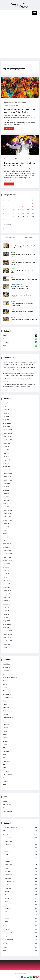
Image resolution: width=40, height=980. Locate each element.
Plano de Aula (7, 761)
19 (18, 213)
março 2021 (6, 621)
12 (18, 210)
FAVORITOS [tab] (11, 238)
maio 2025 (6, 453)
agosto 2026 (6, 403)
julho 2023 (6, 527)
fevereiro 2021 (7, 624)
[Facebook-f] (22, 977)
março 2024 (6, 500)
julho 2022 (6, 567)
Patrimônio (6, 751)
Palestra (5, 748)
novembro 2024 (7, 473)
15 (33, 210)
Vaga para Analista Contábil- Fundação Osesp (22, 272)
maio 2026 (6, 413)
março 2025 (6, 460)
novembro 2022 (7, 553)
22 (33, 213)
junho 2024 (6, 490)
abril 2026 (6, 416)
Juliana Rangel (10, 102)
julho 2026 (6, 406)
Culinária (5, 691)
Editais (5, 335)
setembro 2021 (7, 600)
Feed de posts (7, 804)
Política (5, 768)
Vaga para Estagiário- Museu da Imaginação (24, 319)
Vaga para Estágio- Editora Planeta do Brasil (24, 279)
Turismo (5, 781)
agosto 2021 (6, 604)
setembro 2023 (7, 520)
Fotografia (6, 724)
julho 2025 (6, 446)
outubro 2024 (7, 476)
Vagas (13, 260)
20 (23, 213)
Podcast (5, 764)
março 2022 (6, 580)
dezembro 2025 (7, 430)
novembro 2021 (7, 594)
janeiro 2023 (6, 547)
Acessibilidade (7, 664)
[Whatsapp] (31, 977)
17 (8, 213)
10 (8, 210)
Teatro (5, 778)
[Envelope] (37, 977)
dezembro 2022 (7, 550)
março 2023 (6, 540)
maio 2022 (6, 574)
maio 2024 (6, 493)
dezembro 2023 (7, 510)
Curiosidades (7, 694)
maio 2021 (6, 614)
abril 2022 (6, 577)
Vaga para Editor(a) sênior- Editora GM (22, 312)
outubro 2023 (7, 517)
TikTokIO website (8, 362)
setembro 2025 (7, 440)
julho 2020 (6, 647)
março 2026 (6, 419)
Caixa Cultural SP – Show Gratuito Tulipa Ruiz (23, 255)
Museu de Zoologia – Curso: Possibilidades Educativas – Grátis (23, 247)
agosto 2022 (6, 564)
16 (3, 213)
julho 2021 (6, 607)
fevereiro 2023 (7, 543)
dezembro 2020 (7, 631)
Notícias (5, 339)
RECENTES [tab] (30, 238)
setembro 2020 (7, 641)
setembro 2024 (7, 480)
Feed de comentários (9, 808)
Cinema (5, 684)
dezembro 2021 (7, 590)
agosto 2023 (6, 523)
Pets (4, 758)
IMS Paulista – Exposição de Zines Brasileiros (21, 296)
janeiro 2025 (6, 466)
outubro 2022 (7, 557)
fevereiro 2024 (7, 503)
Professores (6, 342)
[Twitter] (25, 977)
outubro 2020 (7, 637)
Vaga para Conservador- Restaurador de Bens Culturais (24, 263)
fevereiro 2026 (7, 423)
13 (23, 210)
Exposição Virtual (8, 717)
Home (4, 65)
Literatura (5, 727)
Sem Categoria (7, 774)
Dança (5, 701)
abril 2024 (6, 497)
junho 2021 (6, 610)
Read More (9, 128)
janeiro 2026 (6, 426)
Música (19, 159)
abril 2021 (6, 617)
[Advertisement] (20, 38)
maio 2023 (6, 533)
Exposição (14, 293)
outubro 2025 (7, 436)
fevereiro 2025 (7, 463)
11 (13, 210)
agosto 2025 (6, 443)
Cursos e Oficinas (16, 244)
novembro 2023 (7, 513)
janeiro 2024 (6, 507)
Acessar (5, 801)
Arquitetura (6, 670)
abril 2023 (6, 537)
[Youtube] (28, 977)
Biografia (5, 681)
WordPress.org (7, 811)
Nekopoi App (7, 373)
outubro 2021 (7, 597)
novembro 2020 (7, 634)
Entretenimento (21, 102)
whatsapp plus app (8, 379)
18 (13, 213)
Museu (5, 734)
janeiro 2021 (6, 627)
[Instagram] (34, 977)
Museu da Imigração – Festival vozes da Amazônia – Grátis (19, 111)
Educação (6, 707)
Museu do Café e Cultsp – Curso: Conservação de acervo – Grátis (20, 288)
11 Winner (6, 384)
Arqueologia (6, 667)
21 (28, 213)
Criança (5, 687)
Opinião (5, 744)
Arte (4, 674)
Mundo (5, 731)
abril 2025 (6, 456)
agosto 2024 (6, 483)
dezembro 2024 (7, 470)
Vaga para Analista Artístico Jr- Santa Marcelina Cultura (22, 304)
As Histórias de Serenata (10, 677)
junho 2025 (6, 450)
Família (5, 721)
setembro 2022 (7, 560)
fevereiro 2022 (7, 584)
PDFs (4, 754)
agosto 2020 (6, 644)
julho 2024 (6, 486)
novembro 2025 (7, 433)
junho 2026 (6, 409)
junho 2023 (6, 530)
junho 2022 (6, 570)
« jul (4, 228)
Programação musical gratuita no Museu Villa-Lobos (19, 164)
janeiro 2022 (6, 587)
